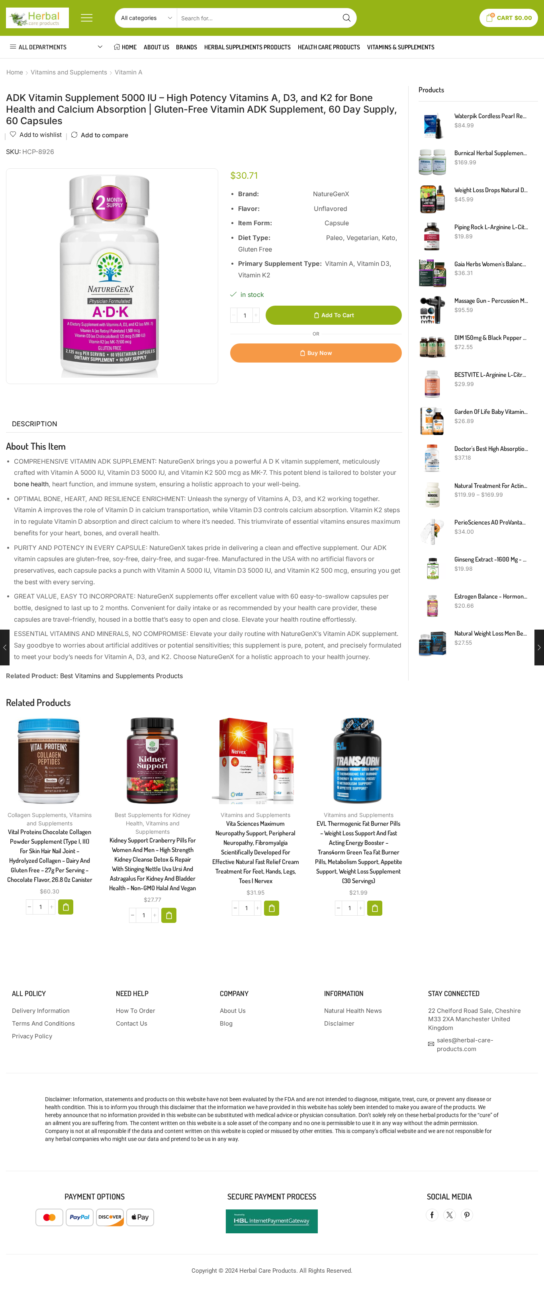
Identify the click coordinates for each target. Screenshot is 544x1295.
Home (14, 72)
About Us (156, 47)
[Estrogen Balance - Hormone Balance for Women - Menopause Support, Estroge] (432, 606)
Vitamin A (129, 72)
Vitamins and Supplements (69, 72)
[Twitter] (449, 1215)
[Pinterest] (467, 1215)
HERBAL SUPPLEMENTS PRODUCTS (247, 47)
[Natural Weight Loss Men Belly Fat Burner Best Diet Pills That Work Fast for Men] (432, 643)
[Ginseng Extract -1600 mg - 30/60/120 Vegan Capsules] (432, 569)
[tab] (34, 424)
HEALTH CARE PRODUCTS (329, 47)
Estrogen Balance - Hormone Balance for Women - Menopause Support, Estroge (491, 596)
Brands (186, 47)
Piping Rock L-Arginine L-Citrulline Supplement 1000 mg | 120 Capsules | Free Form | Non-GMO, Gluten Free (491, 227)
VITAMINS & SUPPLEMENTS (400, 47)
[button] (65, 907)
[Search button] (346, 17)
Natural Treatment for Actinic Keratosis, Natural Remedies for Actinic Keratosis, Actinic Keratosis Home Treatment (491, 486)
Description (34, 424)
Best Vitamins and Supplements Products (121, 676)
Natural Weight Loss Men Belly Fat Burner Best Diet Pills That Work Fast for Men (491, 633)
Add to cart (337, 315)
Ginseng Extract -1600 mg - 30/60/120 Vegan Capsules (491, 559)
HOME (129, 47)
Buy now (319, 352)
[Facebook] (432, 1215)
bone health (31, 484)
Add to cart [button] (41, 764)
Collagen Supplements (37, 814)
